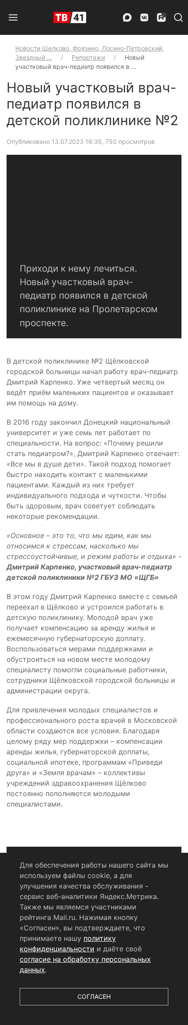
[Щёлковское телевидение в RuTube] (161, 17)
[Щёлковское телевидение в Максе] (127, 17)
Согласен (94, 996)
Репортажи (88, 57)
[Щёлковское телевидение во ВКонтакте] (144, 17)
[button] (13, 17)
